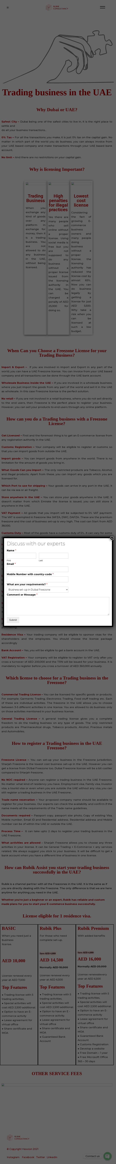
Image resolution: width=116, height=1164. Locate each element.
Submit (13, 620)
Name (11, 550)
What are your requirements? (27, 584)
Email (11, 564)
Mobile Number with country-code (30, 574)
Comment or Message (22, 594)
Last (41, 560)
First (9, 560)
